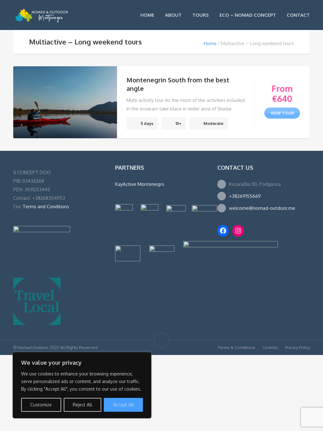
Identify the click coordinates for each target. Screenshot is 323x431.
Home (147, 15)
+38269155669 (245, 196)
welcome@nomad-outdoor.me (262, 208)
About (173, 15)
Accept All (123, 404)
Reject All (82, 404)
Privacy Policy (297, 347)
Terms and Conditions (45, 207)
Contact (298, 15)
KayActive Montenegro (139, 184)
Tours (200, 15)
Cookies (270, 347)
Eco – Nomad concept (248, 15)
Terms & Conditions (236, 347)
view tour (282, 112)
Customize (41, 404)
